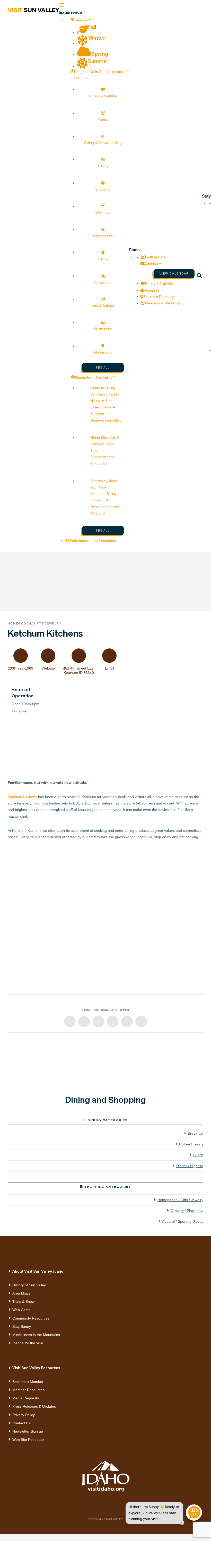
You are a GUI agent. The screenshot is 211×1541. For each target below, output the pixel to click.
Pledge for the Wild (27, 1343)
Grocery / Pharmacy (187, 1211)
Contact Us (21, 1423)
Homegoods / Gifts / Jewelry (180, 1200)
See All (103, 367)
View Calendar (174, 273)
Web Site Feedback (28, 1439)
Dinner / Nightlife (189, 1166)
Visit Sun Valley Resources (36, 1368)
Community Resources (30, 1318)
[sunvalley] (33, 9)
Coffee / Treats (191, 1144)
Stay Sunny (21, 1326)
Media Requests (25, 1398)
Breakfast (195, 1133)
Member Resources (28, 1390)
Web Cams (21, 1310)
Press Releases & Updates (34, 1406)
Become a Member (27, 1382)
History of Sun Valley (29, 1285)
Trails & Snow (23, 1301)
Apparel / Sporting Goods (182, 1221)
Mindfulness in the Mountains (36, 1335)
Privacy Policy (23, 1415)
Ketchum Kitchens (22, 797)
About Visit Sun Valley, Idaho (37, 1271)
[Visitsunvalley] (201, 276)
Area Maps (21, 1293)
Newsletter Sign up (27, 1431)
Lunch (198, 1155)
